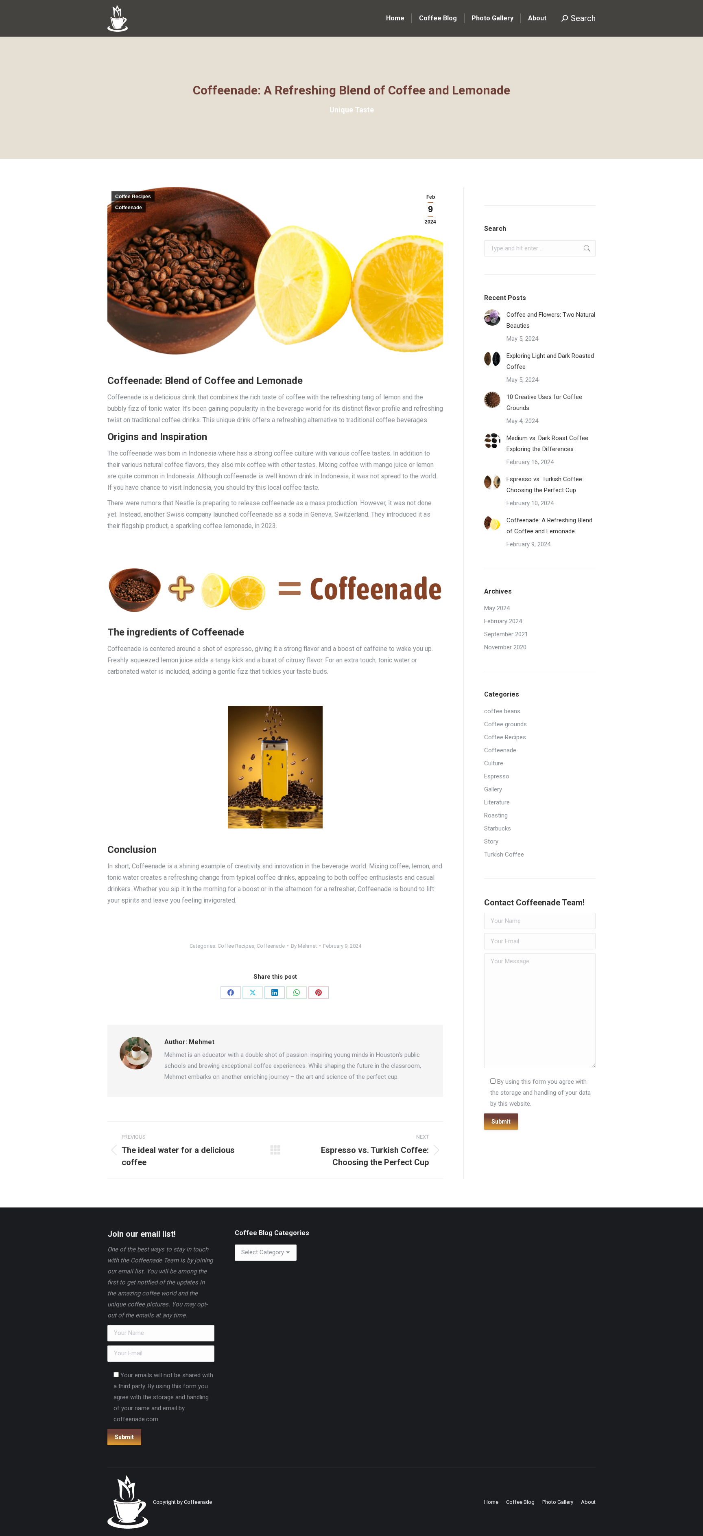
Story (491, 841)
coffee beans (502, 711)
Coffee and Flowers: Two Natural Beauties (551, 320)
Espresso (496, 776)
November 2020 (505, 647)
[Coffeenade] (275, 591)
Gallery (493, 789)
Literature (497, 802)
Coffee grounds (505, 724)
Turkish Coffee (504, 854)
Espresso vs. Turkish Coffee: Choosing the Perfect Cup (545, 484)
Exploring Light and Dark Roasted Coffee (550, 361)
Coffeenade (128, 207)
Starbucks (497, 828)
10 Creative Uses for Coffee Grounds (544, 402)
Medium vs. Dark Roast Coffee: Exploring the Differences (548, 443)
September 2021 (506, 634)
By (304, 946)
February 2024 (503, 621)
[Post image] (492, 317)
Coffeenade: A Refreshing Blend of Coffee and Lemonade (549, 526)
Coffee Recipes (133, 196)
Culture (493, 763)
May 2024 (497, 608)
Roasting (496, 815)
